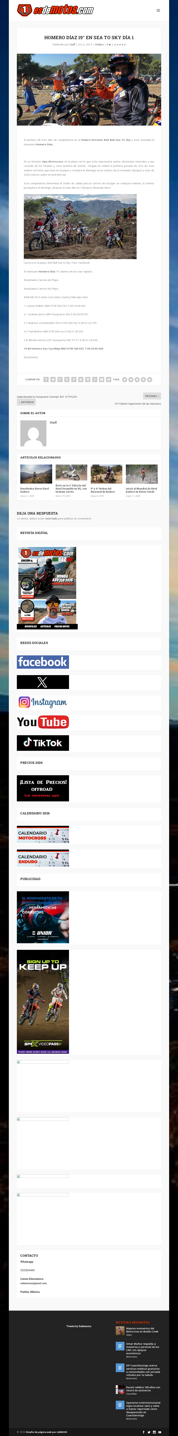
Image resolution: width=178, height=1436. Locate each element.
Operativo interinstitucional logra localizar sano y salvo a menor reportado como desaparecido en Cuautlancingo (143, 1409)
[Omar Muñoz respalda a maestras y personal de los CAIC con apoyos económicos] (120, 1346)
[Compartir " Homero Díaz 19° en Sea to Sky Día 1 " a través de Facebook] (46, 379)
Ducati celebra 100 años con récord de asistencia (143, 1389)
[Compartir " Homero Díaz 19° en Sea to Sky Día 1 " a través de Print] (108, 379)
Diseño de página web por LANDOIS (46, 1432)
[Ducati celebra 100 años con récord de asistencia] (120, 1389)
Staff (72, 44)
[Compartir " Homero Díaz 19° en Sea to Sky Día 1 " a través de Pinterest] (73, 379)
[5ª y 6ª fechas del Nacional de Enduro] (106, 474)
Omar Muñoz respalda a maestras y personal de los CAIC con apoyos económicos (142, 1348)
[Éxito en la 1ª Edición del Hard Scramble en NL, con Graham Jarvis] (71, 472)
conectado (51, 518)
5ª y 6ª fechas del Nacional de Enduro (103, 490)
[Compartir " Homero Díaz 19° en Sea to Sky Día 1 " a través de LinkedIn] (80, 379)
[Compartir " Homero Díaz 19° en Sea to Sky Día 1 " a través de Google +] (59, 379)
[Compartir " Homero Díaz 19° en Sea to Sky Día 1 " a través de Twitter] (53, 379)
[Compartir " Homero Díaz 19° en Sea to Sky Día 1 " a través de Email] (101, 379)
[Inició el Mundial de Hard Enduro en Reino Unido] (141, 474)
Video (129, 1334)
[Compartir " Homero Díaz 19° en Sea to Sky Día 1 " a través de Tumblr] (66, 379)
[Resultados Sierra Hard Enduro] (36, 474)
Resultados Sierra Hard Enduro (34, 490)
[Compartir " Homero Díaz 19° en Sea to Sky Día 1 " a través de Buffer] (87, 379)
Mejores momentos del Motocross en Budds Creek (142, 1330)
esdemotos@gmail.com (33, 1283)
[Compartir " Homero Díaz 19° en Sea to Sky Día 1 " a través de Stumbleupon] (94, 379)
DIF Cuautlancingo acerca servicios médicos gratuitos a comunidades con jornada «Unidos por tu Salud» (143, 1370)
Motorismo (131, 1356)
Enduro (99, 44)
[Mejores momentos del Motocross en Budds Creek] (120, 1330)
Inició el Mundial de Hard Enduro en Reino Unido (141, 490)
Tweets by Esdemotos (78, 1326)
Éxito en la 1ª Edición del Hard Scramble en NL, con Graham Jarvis (71, 488)
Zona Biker (131, 1393)
